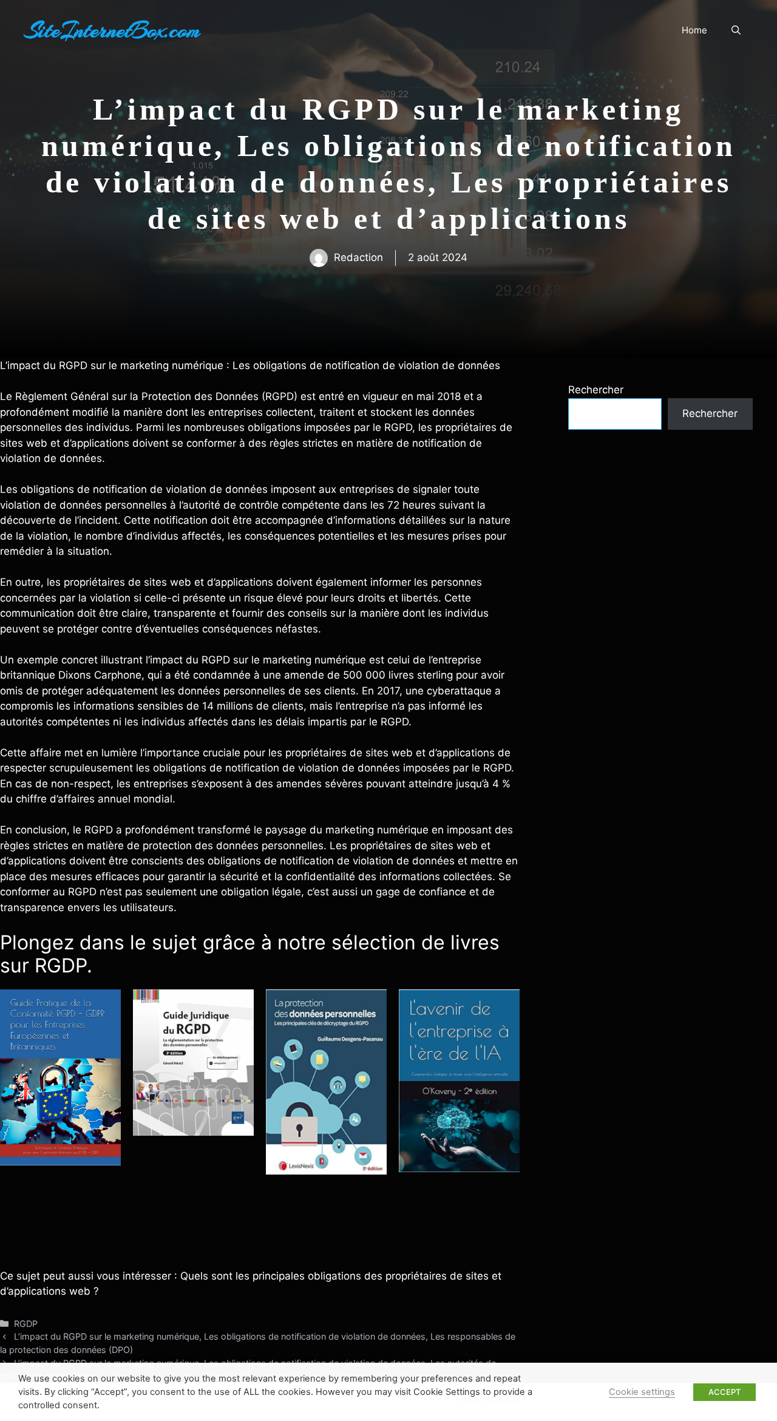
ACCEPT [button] (724, 1392)
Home (694, 30)
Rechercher (595, 390)
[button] (736, 30)
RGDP (26, 1323)
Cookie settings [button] (642, 1391)
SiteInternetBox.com (112, 30)
